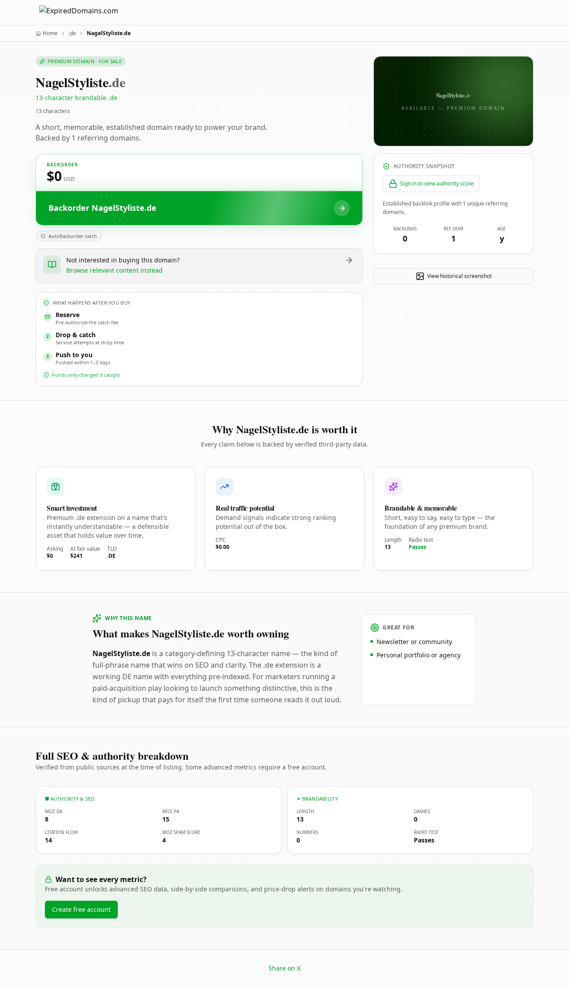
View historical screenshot (459, 276)
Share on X (284, 968)
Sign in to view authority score (437, 183)
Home (50, 33)
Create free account (81, 909)
